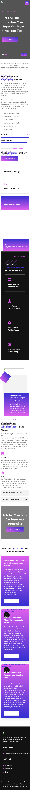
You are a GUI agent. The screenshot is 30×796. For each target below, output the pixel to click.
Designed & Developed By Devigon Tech (15, 786)
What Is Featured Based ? (12, 499)
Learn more (11, 601)
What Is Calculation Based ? (12, 493)
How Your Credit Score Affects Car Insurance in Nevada (13, 619)
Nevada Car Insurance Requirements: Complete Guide (13, 675)
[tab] (3, 54)
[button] (22, 54)
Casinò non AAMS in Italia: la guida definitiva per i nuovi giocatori (15, 562)
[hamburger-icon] (27, 3)
